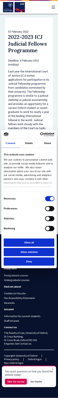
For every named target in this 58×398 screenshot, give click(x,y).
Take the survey (15, 381)
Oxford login (35, 359)
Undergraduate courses (16, 280)
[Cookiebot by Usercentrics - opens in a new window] (41, 134)
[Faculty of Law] (14, 7)
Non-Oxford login (13, 363)
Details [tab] (29, 143)
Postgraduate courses (16, 275)
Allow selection (29, 252)
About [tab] (47, 143)
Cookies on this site (15, 293)
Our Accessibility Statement (19, 298)
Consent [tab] (10, 143)
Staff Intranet (11, 321)
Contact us (25, 344)
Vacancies (9, 303)
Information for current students (22, 316)
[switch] (49, 208)
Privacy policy (11, 359)
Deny (29, 261)
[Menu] (53, 7)
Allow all (29, 242)
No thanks (36, 381)
